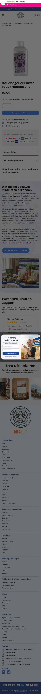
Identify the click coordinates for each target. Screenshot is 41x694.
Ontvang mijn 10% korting (10, 353)
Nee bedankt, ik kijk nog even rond (10, 356)
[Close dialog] (39, 336)
